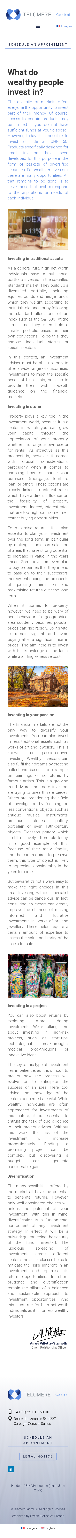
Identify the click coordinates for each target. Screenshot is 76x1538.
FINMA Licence (36, 1486)
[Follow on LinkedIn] (11, 1469)
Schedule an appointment (38, 44)
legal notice (38, 1456)
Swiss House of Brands (47, 1516)
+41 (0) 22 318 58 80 (31, 1412)
